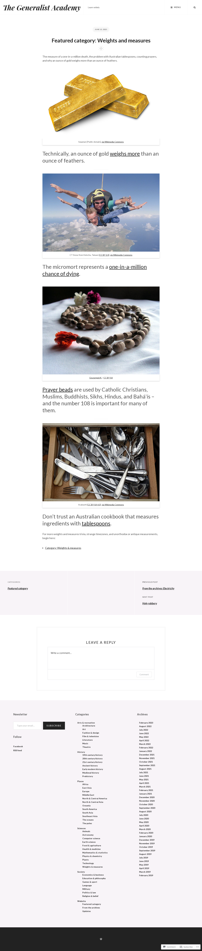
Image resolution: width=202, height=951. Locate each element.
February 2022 (146, 748)
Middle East (88, 795)
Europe (85, 791)
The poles (87, 823)
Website (81, 901)
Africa (85, 784)
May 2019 (143, 865)
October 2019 (146, 847)
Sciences (81, 828)
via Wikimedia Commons (113, 142)
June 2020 (144, 819)
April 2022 (144, 740)
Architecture (88, 726)
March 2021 (145, 787)
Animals (86, 831)
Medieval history (90, 773)
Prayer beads (57, 389)
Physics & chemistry (92, 856)
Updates (86, 911)
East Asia (87, 788)
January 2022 (145, 751)
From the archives (91, 908)
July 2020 (143, 815)
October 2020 (146, 804)
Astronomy (87, 835)
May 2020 (143, 822)
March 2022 (145, 744)
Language (87, 885)
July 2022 (143, 730)
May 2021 (143, 780)
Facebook (18, 746)
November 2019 (147, 843)
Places (80, 781)
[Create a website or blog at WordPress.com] (101, 939)
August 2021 (145, 769)
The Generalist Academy (41, 7)
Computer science (91, 838)
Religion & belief (90, 896)
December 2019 (146, 840)
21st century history (92, 762)
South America (89, 809)
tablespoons (96, 523)
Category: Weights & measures (63, 548)
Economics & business (93, 875)
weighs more (125, 153)
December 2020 (146, 797)
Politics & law (89, 893)
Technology (88, 863)
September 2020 (147, 808)
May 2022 (143, 737)
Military (86, 889)
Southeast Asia (89, 816)
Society (81, 872)
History (81, 752)
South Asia (87, 813)
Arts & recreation (86, 723)
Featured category (18, 588)
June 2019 (144, 861)
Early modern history (92, 769)
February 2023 (146, 723)
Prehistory (87, 776)
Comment (144, 674)
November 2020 (147, 801)
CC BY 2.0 (104, 255)
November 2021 (147, 758)
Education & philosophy (94, 878)
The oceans (88, 820)
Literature (87, 740)
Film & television (90, 736)
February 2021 (146, 790)
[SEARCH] (194, 7)
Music (85, 743)
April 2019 (144, 868)
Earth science (89, 842)
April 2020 (144, 826)
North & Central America (94, 798)
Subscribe (54, 725)
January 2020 (145, 836)
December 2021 (146, 755)
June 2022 (144, 733)
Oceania (86, 806)
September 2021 (147, 765)
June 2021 (144, 776)
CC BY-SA (108, 377)
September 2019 (147, 851)
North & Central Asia (92, 802)
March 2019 (145, 872)
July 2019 (143, 858)
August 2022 (145, 726)
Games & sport (89, 882)
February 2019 (146, 875)
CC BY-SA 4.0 (94, 504)
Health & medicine (91, 849)
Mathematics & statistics (95, 853)
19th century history (92, 755)
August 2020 (145, 811)
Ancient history (90, 766)
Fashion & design (90, 733)
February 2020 (146, 833)
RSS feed (17, 750)
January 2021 (145, 794)
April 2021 (144, 783)
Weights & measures (92, 867)
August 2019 (145, 854)
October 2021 (146, 762)
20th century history (92, 759)
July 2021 (143, 772)
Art (84, 729)
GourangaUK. (95, 377)
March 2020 (145, 829)
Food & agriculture (91, 845)
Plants (85, 860)
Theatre (86, 747)
